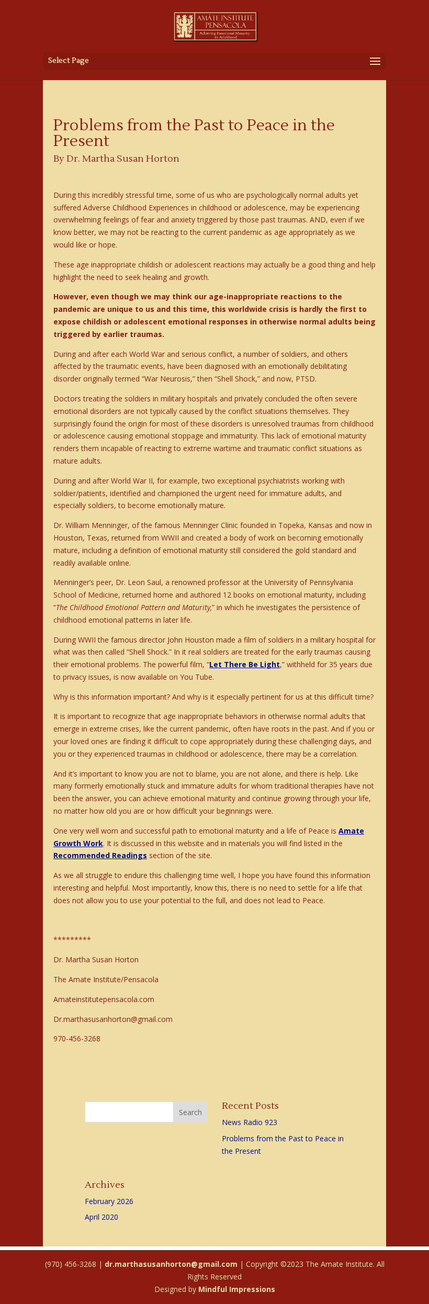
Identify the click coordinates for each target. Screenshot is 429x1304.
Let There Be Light (244, 664)
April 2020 (101, 1217)
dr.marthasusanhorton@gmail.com (171, 1264)
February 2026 (109, 1201)
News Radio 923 (249, 1122)
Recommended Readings (100, 855)
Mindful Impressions (236, 1289)
